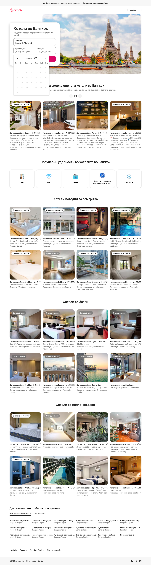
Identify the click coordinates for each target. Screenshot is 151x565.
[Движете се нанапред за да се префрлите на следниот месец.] (45, 58)
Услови (41, 561)
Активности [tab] (40, 513)
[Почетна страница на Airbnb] (16, 10)
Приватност (31, 561)
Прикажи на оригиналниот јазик (96, 3)
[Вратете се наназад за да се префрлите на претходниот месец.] (17, 58)
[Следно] (80, 96)
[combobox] (34, 43)
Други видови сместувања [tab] (20, 513)
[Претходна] (71, 96)
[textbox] (24, 51)
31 (17, 92)
